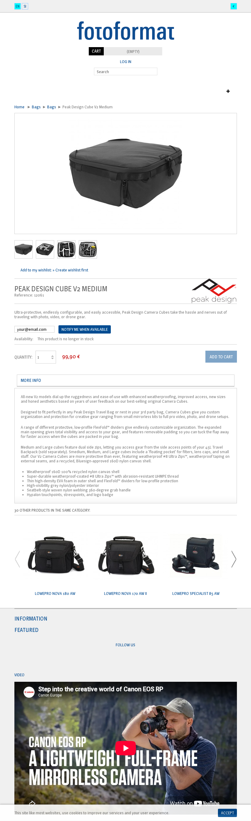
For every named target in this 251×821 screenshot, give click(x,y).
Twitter (131, 660)
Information (30, 618)
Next (234, 559)
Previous (17, 559)
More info (31, 380)
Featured (26, 630)
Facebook (120, 660)
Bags (36, 106)
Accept (227, 812)
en (18, 6)
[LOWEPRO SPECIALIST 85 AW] (195, 556)
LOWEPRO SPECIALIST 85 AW (195, 593)
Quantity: (23, 357)
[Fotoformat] (125, 44)
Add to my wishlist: (37, 269)
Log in (125, 61)
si (25, 6)
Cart (96, 51)
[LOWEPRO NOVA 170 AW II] (125, 556)
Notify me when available (85, 329)
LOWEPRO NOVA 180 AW (55, 593)
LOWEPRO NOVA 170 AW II (125, 593)
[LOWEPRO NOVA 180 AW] (55, 556)
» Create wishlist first (70, 269)
